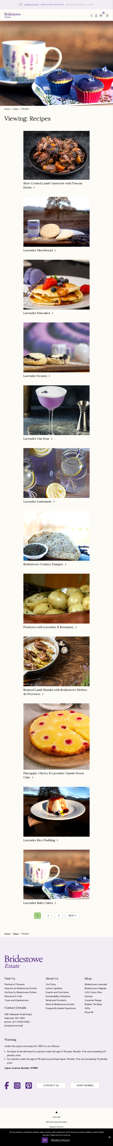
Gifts (87, 1008)
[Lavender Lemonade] (56, 472)
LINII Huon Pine (93, 992)
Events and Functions (57, 992)
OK (44, 1140)
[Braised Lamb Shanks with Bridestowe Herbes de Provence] (56, 661)
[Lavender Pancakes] (56, 284)
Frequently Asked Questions (61, 1008)
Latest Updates (54, 988)
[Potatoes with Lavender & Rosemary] (56, 598)
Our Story (51, 984)
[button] (106, 15)
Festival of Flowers (14, 984)
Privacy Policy (56, 1127)
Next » (72, 915)
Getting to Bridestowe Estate (20, 992)
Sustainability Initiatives (58, 996)
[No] (109, 1137)
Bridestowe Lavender (96, 984)
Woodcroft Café (13, 996)
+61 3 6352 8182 (21, 1021)
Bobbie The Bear (93, 1004)
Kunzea (88, 996)
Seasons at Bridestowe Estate (20, 988)
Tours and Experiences (16, 1000)
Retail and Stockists (56, 1000)
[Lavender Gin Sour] (56, 410)
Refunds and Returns (56, 1122)
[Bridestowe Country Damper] (56, 535)
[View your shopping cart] (100, 15)
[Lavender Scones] (56, 347)
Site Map (56, 1117)
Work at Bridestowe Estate (60, 1004)
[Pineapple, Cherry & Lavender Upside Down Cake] (56, 736)
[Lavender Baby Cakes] (56, 874)
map (29, 1014)
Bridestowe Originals (95, 988)
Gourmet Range (93, 1000)
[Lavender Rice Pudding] (56, 811)
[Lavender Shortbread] (56, 221)
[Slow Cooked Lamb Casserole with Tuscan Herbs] (56, 155)
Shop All (89, 1012)
